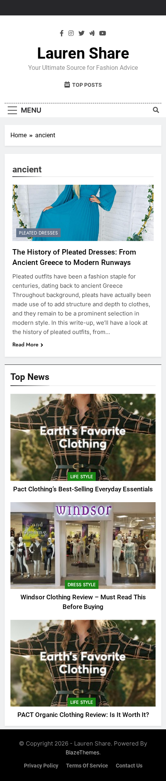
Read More (25, 344)
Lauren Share (83, 53)
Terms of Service (87, 765)
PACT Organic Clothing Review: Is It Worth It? (83, 715)
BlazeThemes (82, 752)
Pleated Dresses (38, 232)
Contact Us (129, 765)
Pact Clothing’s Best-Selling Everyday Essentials (83, 489)
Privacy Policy (41, 765)
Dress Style (82, 584)
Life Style (81, 476)
